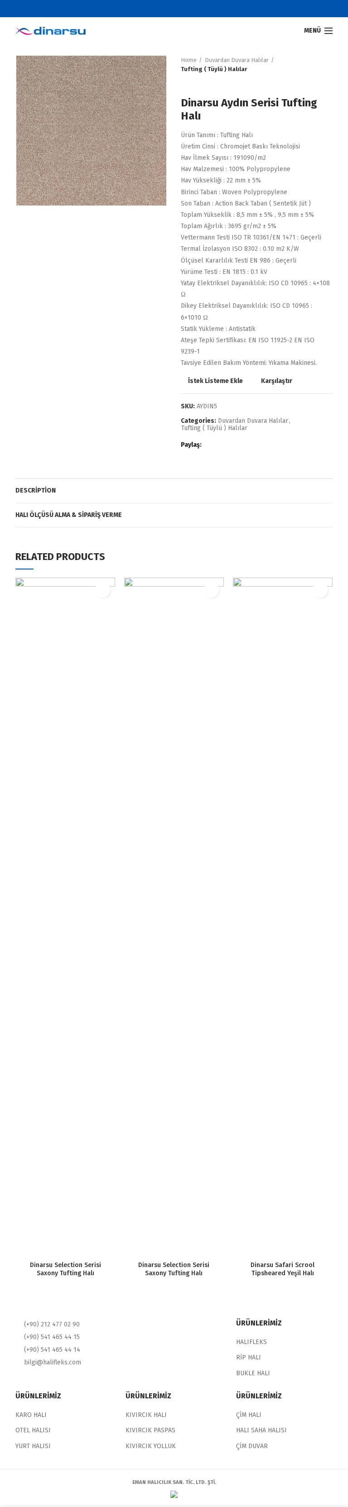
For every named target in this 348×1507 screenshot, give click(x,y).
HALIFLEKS (251, 1342)
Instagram (191, 8)
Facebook (157, 8)
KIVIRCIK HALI (146, 1415)
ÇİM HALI (248, 1415)
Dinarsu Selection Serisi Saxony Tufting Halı (65, 1269)
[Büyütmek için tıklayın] (31, 191)
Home (189, 60)
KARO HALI (31, 1415)
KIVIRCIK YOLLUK (151, 1446)
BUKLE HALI (253, 1373)
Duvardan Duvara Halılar (237, 60)
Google (179, 8)
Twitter (168, 8)
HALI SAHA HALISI (261, 1430)
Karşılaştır (276, 381)
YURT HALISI (33, 1446)
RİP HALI (248, 1357)
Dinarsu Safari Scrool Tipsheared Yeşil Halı (282, 1269)
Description (35, 490)
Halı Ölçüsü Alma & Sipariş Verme (68, 515)
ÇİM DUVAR (252, 1446)
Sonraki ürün (203, 82)
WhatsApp (245, 445)
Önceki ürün (185, 82)
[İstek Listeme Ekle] (103, 590)
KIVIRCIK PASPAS (150, 1430)
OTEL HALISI (33, 1430)
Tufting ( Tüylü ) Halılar (214, 69)
